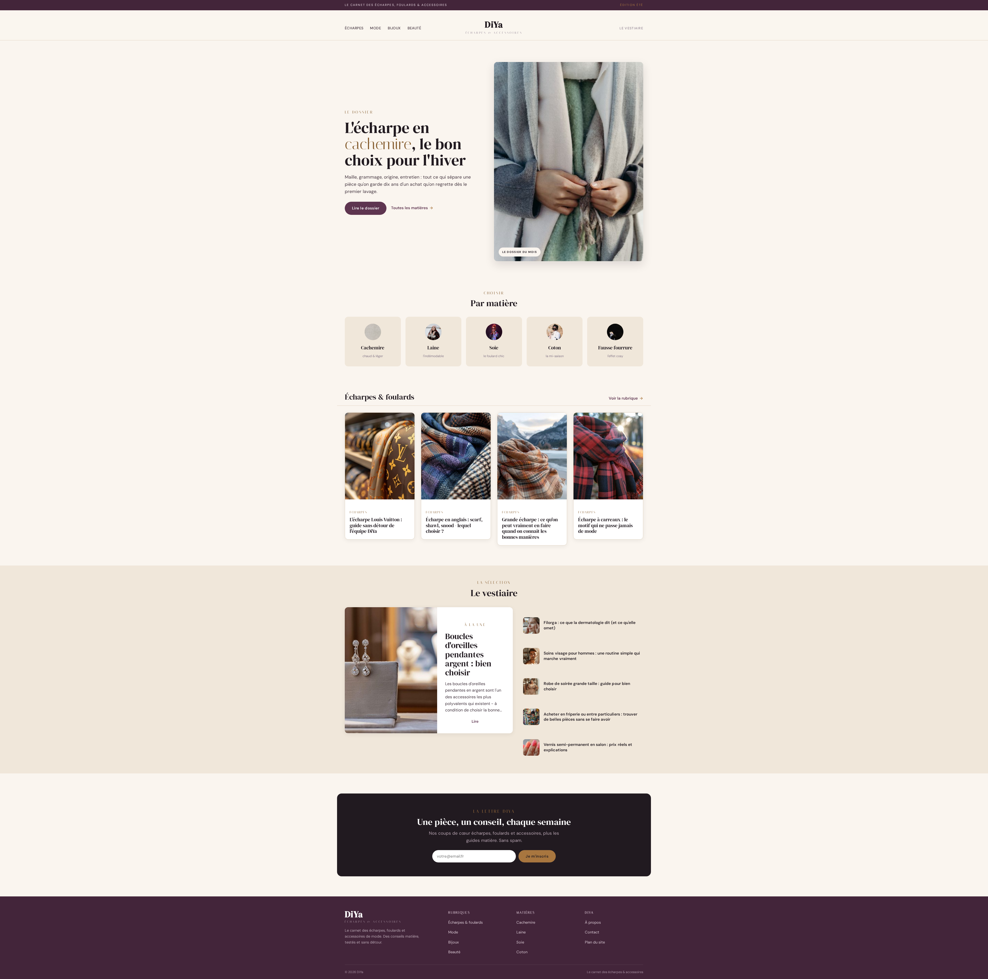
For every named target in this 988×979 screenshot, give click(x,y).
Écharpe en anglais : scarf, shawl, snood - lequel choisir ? (454, 525)
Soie (520, 942)
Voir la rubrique (626, 398)
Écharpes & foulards (465, 922)
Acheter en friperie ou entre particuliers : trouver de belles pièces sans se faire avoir (590, 717)
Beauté (414, 28)
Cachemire (525, 922)
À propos (593, 922)
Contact (592, 932)
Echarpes (358, 512)
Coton (521, 952)
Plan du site (595, 942)
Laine (521, 932)
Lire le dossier (365, 208)
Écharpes (354, 28)
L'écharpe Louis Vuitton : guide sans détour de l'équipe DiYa (376, 525)
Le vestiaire (631, 28)
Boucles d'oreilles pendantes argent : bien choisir (468, 654)
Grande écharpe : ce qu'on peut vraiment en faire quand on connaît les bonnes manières (530, 528)
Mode (375, 28)
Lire (475, 722)
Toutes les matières (412, 207)
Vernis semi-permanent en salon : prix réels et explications (588, 747)
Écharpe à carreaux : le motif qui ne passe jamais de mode (605, 525)
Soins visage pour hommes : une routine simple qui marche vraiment (592, 656)
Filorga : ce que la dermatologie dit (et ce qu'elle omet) (590, 625)
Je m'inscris (537, 856)
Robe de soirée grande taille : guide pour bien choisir (587, 686)
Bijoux (394, 28)
